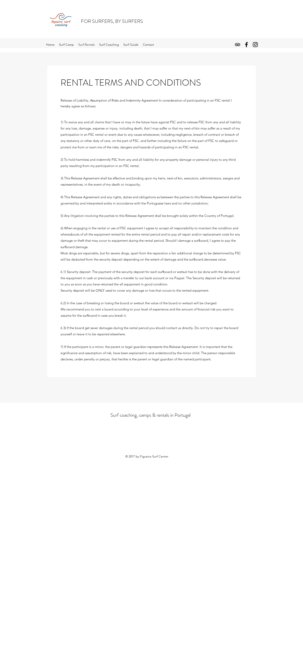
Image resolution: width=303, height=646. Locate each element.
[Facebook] (246, 44)
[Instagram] (255, 44)
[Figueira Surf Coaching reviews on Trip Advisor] (237, 44)
